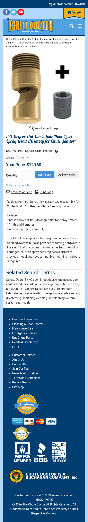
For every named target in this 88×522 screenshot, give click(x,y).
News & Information (25, 373)
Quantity (11, 175)
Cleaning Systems (61, 39)
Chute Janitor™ (16, 206)
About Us (18, 359)
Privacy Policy (21, 382)
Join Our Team (21, 368)
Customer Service (23, 355)
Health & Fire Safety (25, 342)
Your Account (65, 4)
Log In (52, 4)
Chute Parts (12, 39)
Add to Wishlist (67, 174)
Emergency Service (24, 333)
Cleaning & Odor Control (27, 324)
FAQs (15, 346)
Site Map (18, 387)
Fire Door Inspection (25, 319)
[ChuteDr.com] (30, 24)
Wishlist (79, 4)
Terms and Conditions (26, 378)
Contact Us (19, 364)
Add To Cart (44, 174)
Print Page (46, 192)
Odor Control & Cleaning (35, 39)
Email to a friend (21, 192)
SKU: (9, 150)
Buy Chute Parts (22, 337)
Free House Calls (23, 328)
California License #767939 (33, 495)
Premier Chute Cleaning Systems (51, 206)
